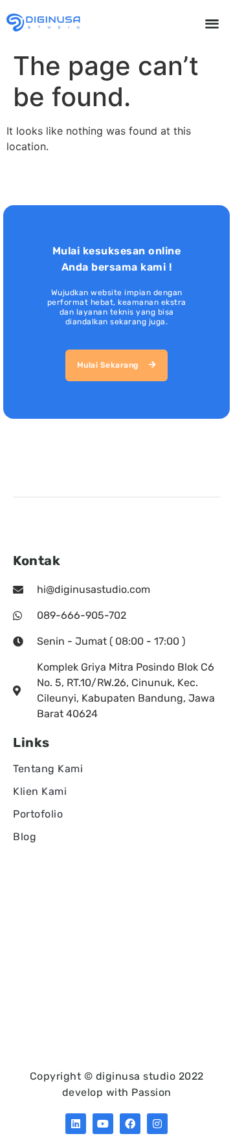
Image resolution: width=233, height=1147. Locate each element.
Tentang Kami (48, 769)
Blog (24, 836)
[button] (212, 23)
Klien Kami (40, 791)
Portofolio (38, 814)
